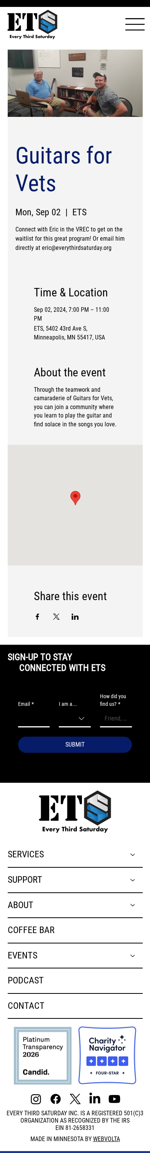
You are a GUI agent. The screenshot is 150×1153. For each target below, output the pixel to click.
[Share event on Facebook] (37, 617)
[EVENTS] (133, 955)
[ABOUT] (133, 905)
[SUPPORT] (133, 880)
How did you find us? (113, 700)
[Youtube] (114, 1099)
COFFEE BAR (31, 930)
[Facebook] (55, 1099)
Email (26, 704)
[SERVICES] (133, 854)
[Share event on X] (56, 617)
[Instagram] (36, 1099)
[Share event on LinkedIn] (75, 617)
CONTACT (26, 1005)
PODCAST (26, 980)
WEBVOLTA (106, 1139)
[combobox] (75, 719)
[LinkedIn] (95, 1099)
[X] (75, 1099)
